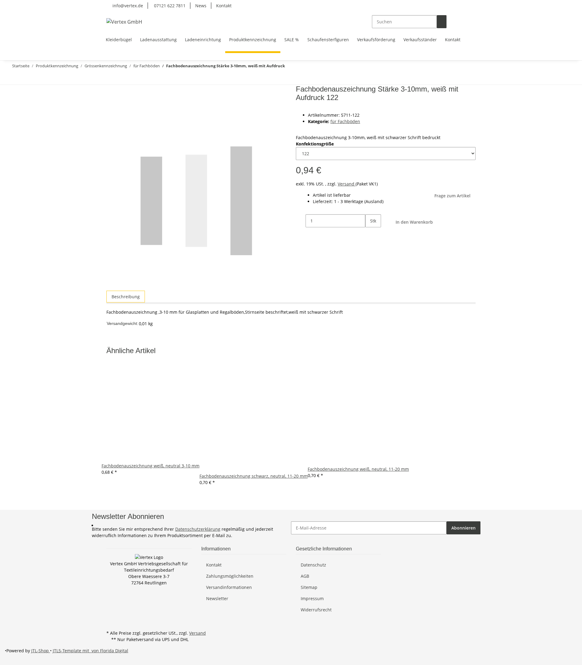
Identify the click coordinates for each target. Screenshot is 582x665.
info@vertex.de (127, 5)
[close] (111, 91)
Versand (347, 184)
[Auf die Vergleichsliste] (111, 104)
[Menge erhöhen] (370, 233)
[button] (451, 21)
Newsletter (217, 598)
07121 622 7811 (169, 5)
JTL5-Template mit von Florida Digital (90, 650)
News (200, 5)
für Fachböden (345, 121)
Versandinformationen (229, 587)
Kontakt (224, 5)
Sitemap (309, 587)
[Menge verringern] (301, 220)
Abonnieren (463, 528)
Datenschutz (313, 565)
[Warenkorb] (471, 21)
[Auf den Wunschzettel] (122, 104)
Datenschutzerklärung (197, 529)
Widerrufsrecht (316, 610)
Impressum (312, 598)
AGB (305, 576)
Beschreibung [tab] (126, 296)
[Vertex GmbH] (124, 22)
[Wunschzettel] (461, 21)
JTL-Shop (40, 650)
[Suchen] (442, 21)
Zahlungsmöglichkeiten (229, 576)
